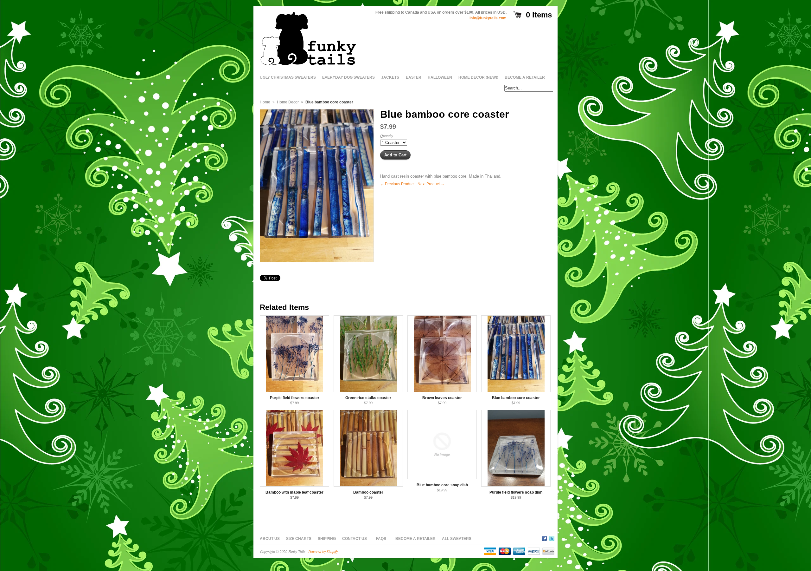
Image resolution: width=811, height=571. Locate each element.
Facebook (544, 537)
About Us (270, 538)
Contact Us (354, 538)
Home (265, 102)
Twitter (551, 537)
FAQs (381, 538)
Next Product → (431, 184)
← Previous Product (397, 184)
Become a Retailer (415, 538)
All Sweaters (456, 538)
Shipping (327, 538)
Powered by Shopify (323, 551)
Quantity (386, 135)
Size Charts (298, 538)
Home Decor (288, 102)
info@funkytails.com (488, 18)
